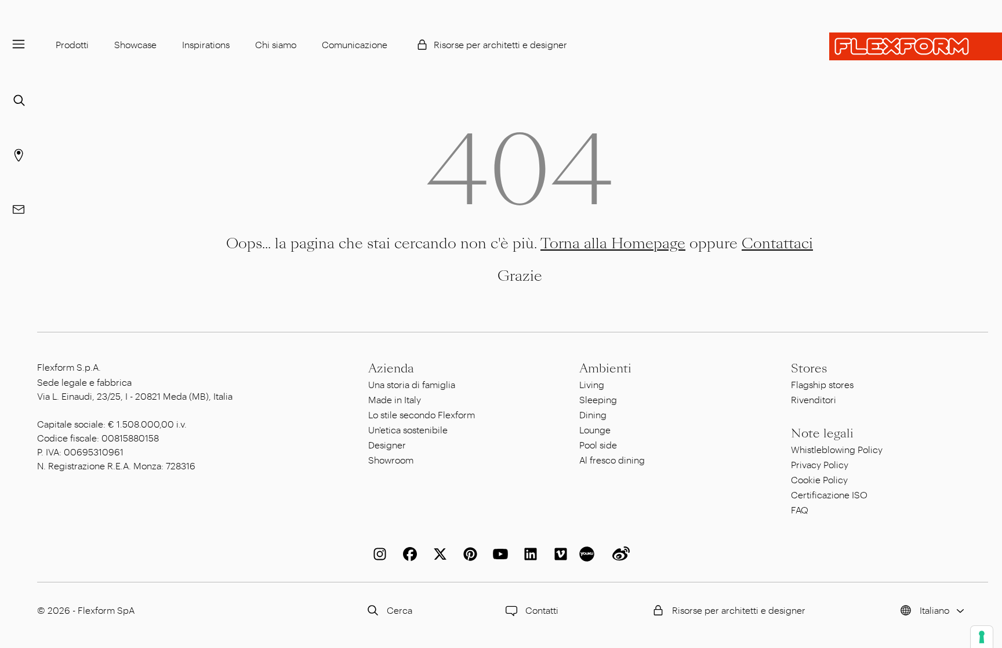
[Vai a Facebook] (407, 554)
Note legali (822, 433)
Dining (593, 414)
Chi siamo (275, 44)
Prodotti (72, 44)
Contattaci (777, 243)
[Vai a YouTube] (498, 554)
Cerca (399, 610)
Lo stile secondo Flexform (421, 414)
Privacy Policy (819, 464)
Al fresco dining (612, 459)
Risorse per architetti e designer (500, 44)
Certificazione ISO (829, 494)
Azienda (391, 368)
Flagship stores (822, 384)
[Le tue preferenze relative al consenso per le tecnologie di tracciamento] (982, 637)
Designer (387, 444)
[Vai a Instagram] (377, 554)
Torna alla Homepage (612, 243)
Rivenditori (813, 399)
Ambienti (605, 368)
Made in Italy (394, 399)
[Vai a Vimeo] (558, 554)
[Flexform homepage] (915, 46)
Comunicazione (354, 44)
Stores (809, 368)
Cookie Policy (819, 479)
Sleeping (598, 399)
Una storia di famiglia (411, 384)
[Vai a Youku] (588, 554)
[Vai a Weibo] (618, 554)
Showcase (135, 44)
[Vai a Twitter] (438, 554)
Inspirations (206, 44)
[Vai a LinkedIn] (528, 554)
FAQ (799, 509)
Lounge (595, 429)
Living (591, 384)
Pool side (598, 444)
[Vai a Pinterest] (468, 554)
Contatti (541, 610)
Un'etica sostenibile (408, 429)
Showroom (390, 459)
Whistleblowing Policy (837, 449)
